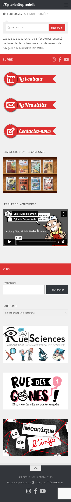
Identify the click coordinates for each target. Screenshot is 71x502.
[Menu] (66, 5)
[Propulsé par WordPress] (33, 482)
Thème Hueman (55, 482)
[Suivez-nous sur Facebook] (60, 59)
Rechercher (9, 283)
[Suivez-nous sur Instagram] (53, 59)
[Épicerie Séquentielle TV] (66, 59)
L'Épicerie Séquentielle (18, 4)
